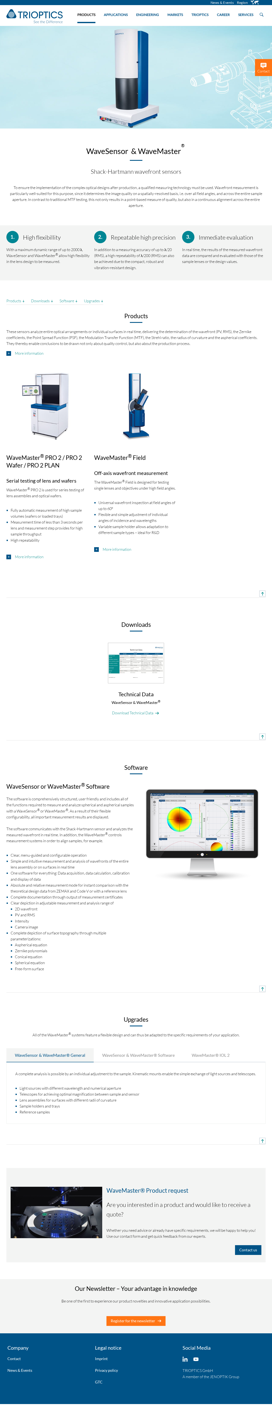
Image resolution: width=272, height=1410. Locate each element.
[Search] (262, 14)
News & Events (19, 1370)
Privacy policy (106, 1370)
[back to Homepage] (34, 16)
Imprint (101, 1358)
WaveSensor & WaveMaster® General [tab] (50, 1055)
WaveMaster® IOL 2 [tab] (211, 1055)
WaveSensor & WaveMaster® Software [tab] (138, 1055)
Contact (14, 1358)
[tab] (136, 353)
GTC (98, 1382)
